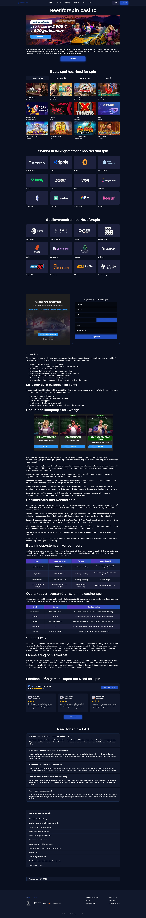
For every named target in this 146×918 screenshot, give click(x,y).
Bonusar (58, 2)
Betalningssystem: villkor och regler (41, 844)
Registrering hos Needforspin (39, 831)
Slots (107, 78)
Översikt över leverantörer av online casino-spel (45, 848)
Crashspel (83, 78)
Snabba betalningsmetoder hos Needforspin (44, 823)
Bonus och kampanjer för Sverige (40, 835)
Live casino (59, 78)
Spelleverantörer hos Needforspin (40, 827)
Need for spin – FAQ (36, 865)
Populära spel (36, 78)
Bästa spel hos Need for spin (38, 819)
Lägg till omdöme (109, 687)
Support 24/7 (33, 852)
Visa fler (73, 717)
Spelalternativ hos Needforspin (39, 840)
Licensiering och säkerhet (37, 857)
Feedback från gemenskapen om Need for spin (45, 861)
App (90, 2)
